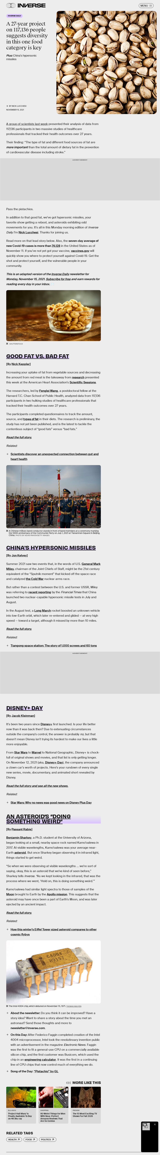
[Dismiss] (154, 1124)
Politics (46, 1139)
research (78, 377)
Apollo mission (57, 894)
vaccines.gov (80, 251)
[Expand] (144, 1124)
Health (12, 1139)
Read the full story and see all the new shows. (37, 786)
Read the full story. (19, 437)
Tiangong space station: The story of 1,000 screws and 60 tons (54, 646)
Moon (10, 894)
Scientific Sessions (83, 382)
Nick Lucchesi (19, 106)
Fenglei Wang (48, 391)
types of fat (31, 419)
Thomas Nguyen (73, 1006)
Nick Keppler (21, 364)
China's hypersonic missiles (51, 547)
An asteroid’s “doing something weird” (38, 818)
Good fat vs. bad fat (37, 355)
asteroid (20, 853)
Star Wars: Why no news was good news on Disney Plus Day (51, 803)
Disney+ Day (24, 707)
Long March (42, 611)
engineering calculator (40, 1060)
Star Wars (20, 752)
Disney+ (46, 724)
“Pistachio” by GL (46, 1071)
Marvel (36, 752)
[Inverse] (31, 5)
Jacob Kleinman (23, 716)
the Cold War (35, 579)
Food (29, 1139)
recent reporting (39, 592)
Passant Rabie (21, 829)
